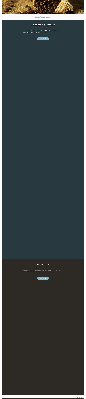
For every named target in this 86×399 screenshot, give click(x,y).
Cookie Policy (19, 396)
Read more (41, 39)
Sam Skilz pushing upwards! (43, 25)
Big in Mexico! (43, 264)
